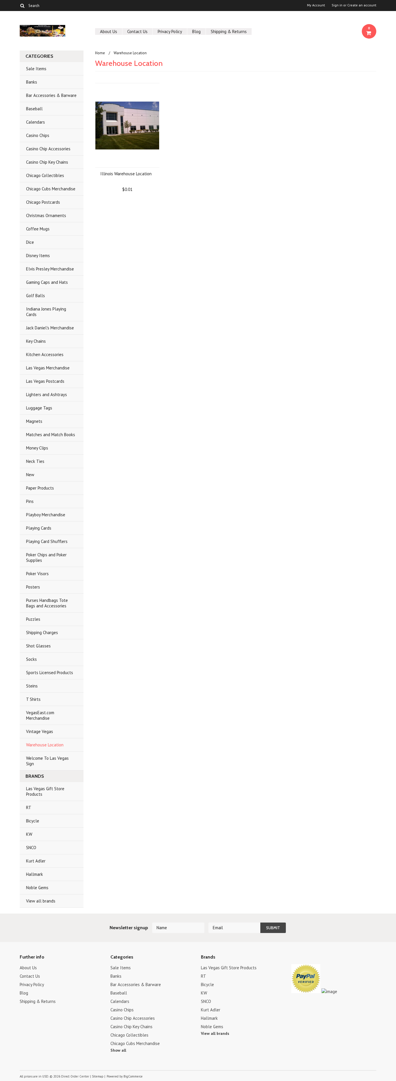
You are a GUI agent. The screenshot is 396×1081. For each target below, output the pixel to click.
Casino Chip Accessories (48, 148)
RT (28, 807)
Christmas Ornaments (46, 215)
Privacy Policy (170, 31)
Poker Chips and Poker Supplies (46, 557)
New (30, 474)
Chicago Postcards (43, 202)
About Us (108, 31)
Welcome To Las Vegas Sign (47, 760)
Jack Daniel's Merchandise (50, 328)
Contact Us (137, 31)
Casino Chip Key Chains (47, 162)
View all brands (40, 901)
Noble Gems (37, 887)
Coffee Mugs (38, 229)
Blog (196, 31)
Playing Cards (38, 528)
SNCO (31, 847)
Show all (118, 1050)
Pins (30, 501)
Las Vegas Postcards (45, 381)
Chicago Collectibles (45, 175)
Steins (32, 686)
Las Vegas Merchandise (48, 368)
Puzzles (33, 619)
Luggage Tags (39, 408)
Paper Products (40, 488)
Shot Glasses (38, 646)
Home (100, 52)
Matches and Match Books (50, 434)
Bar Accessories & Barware (51, 95)
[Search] (22, 5)
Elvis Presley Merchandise (50, 269)
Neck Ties (35, 461)
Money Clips (37, 448)
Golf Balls (35, 295)
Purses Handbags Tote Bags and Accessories (47, 603)
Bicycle (32, 821)
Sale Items (36, 68)
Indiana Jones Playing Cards (46, 311)
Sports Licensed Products (49, 672)
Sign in (337, 5)
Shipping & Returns (229, 31)
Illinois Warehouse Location (126, 173)
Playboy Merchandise (45, 514)
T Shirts (33, 699)
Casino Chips (37, 135)
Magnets (34, 421)
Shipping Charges (42, 632)
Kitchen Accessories (44, 354)
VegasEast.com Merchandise (40, 715)
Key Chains (36, 341)
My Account (316, 5)
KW (29, 834)
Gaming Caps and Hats (47, 282)
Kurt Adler (36, 861)
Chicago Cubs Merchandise (50, 189)
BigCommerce (133, 1076)
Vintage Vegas (39, 731)
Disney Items (38, 255)
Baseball (34, 108)
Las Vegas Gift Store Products (45, 791)
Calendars (35, 122)
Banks (31, 82)
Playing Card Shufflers (47, 541)
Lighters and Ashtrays (46, 394)
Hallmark (34, 874)
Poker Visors (37, 573)
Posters (33, 587)
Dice (30, 242)
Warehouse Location (44, 745)
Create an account (361, 5)
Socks (31, 659)
